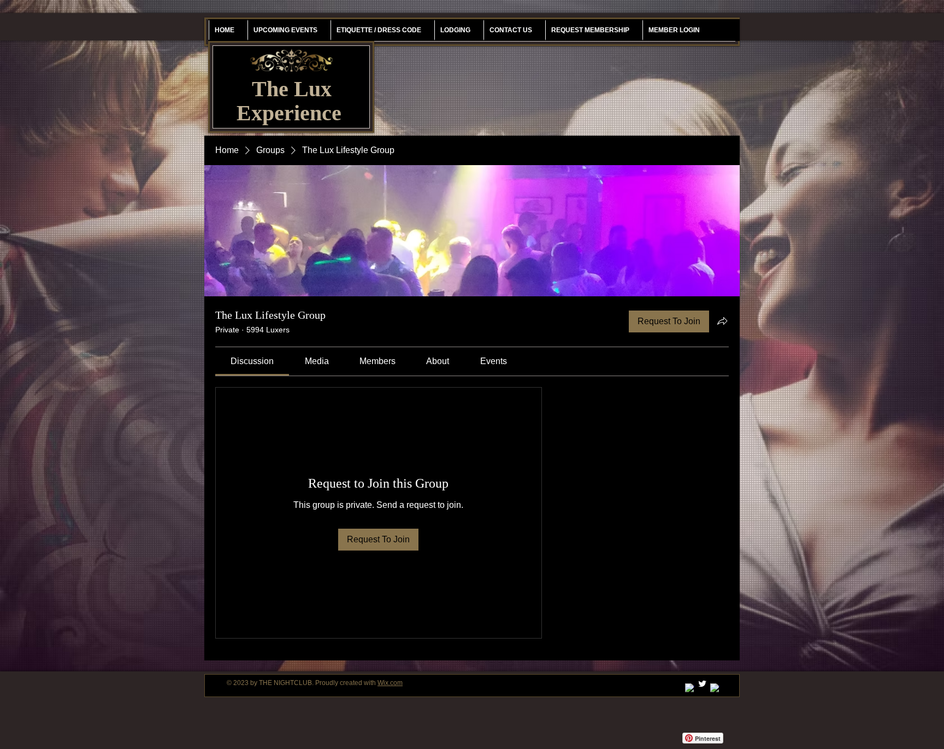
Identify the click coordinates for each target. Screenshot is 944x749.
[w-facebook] (714, 688)
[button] (590, 30)
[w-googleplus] (689, 688)
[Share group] (722, 320)
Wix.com (390, 683)
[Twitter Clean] (702, 683)
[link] (252, 361)
